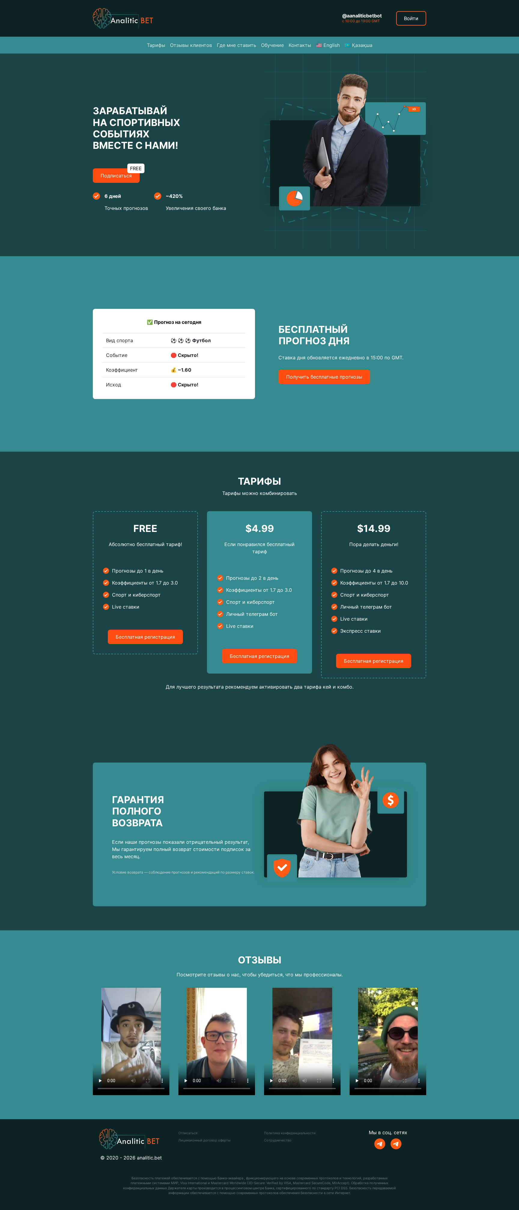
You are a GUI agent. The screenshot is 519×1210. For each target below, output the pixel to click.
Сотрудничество (277, 1140)
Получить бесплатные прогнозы (324, 377)
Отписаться (187, 1133)
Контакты (300, 45)
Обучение (272, 45)
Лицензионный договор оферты (204, 1140)
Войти (411, 18)
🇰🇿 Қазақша (358, 45)
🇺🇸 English (328, 45)
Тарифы (156, 45)
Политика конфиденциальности (290, 1133)
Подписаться (120, 173)
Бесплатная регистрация (145, 637)
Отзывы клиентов (191, 45)
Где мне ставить (236, 45)
